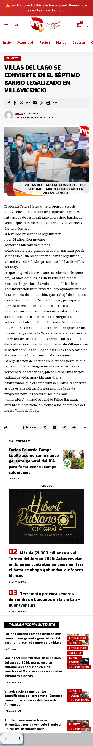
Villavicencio (79, 667)
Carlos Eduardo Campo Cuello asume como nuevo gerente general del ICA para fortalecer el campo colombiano (34, 461)
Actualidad (77, 638)
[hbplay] (46, 24)
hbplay (19, 113)
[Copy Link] (41, 102)
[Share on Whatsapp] (28, 102)
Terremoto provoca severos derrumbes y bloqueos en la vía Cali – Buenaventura (44, 599)
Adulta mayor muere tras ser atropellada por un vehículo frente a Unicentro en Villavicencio (32, 724)
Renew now (78, 5)
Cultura (75, 653)
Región (74, 662)
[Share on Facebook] (15, 102)
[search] (86, 24)
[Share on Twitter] (21, 102)
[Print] (48, 102)
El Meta (12, 58)
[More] (55, 102)
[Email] (35, 102)
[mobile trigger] (8, 24)
